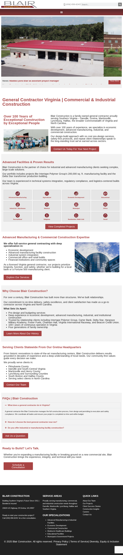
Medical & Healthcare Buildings (59, 531)
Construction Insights (91, 509)
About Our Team (89, 501)
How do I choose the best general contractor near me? (32, 422)
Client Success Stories (92, 506)
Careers (86, 512)
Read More (114, 82)
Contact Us (87, 515)
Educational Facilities (55, 534)
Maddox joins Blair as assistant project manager (34, 82)
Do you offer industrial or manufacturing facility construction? (36, 428)
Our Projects (88, 503)
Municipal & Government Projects (60, 537)
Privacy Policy (60, 541)
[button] (62, 12)
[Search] (120, 4)
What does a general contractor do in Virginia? (29, 405)
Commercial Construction (57, 528)
